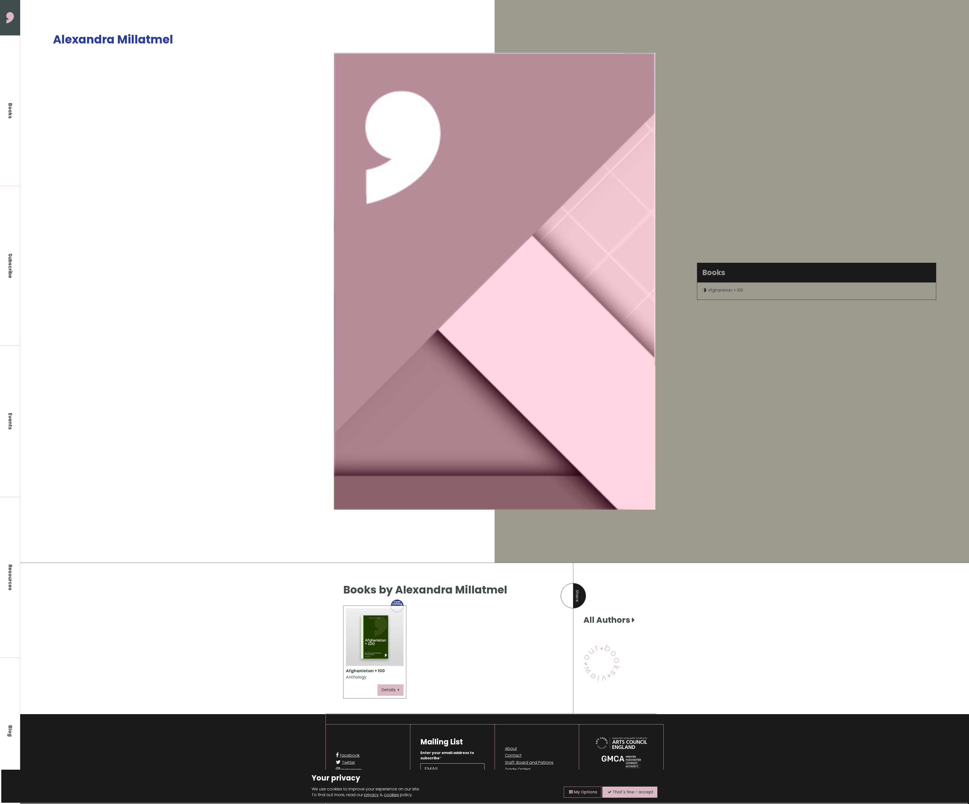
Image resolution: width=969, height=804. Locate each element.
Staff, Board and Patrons (529, 762)
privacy (371, 795)
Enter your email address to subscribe (447, 755)
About (511, 748)
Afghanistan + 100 (725, 290)
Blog (10, 731)
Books (10, 111)
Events (10, 421)
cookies (391, 795)
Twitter (348, 762)
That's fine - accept (632, 792)
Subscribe (10, 265)
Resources (10, 577)
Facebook (350, 755)
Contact (513, 755)
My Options (585, 792)
